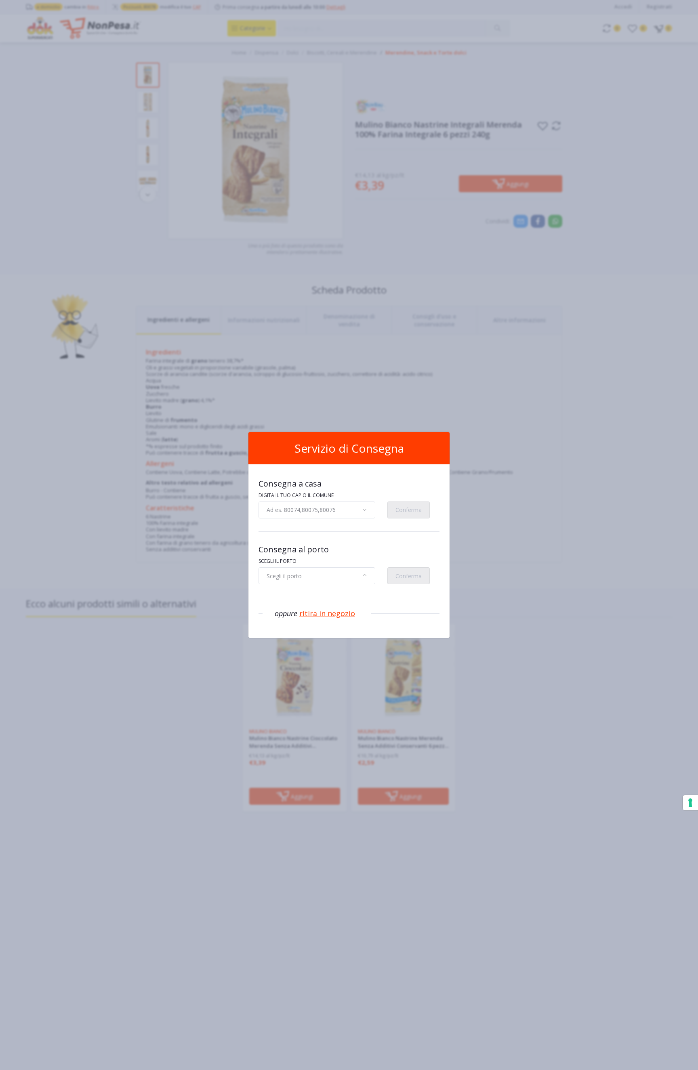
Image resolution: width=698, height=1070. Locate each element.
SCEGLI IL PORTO (277, 561)
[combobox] (317, 509)
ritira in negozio (327, 613)
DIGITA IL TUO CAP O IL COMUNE (296, 495)
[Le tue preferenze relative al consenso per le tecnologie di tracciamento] (690, 802)
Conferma (408, 510)
